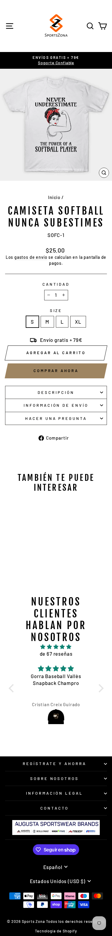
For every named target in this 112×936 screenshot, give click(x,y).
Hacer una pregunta (56, 418)
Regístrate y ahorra (54, 763)
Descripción (56, 392)
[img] (56, 646)
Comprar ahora (56, 370)
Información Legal (54, 793)
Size (56, 310)
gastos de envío (30, 257)
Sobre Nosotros (54, 778)
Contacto (54, 808)
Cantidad (56, 284)
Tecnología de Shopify (56, 931)
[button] (12, 688)
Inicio (54, 197)
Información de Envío (56, 405)
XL (78, 322)
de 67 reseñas (56, 654)
